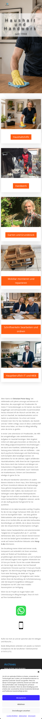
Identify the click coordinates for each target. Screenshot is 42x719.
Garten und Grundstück (21, 234)
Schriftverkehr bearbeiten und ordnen (21, 329)
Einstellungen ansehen (21, 710)
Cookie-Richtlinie (12, 716)
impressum (31, 716)
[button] (38, 672)
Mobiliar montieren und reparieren (21, 280)
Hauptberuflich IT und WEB (21, 375)
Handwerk (21, 185)
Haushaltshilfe (21, 137)
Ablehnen (21, 704)
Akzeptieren (21, 698)
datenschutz (23, 716)
